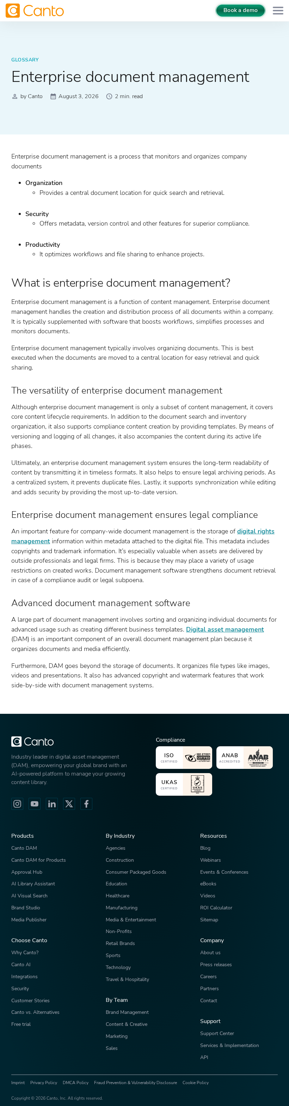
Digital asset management (225, 629)
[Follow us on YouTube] (35, 804)
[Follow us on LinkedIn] (52, 804)
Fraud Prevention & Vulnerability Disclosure (135, 1083)
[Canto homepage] (36, 11)
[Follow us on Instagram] (17, 804)
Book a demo (240, 10)
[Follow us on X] (69, 804)
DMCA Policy (75, 1083)
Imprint (18, 1083)
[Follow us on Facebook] (86, 804)
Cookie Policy (196, 1083)
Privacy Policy (43, 1083)
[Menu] (278, 10)
